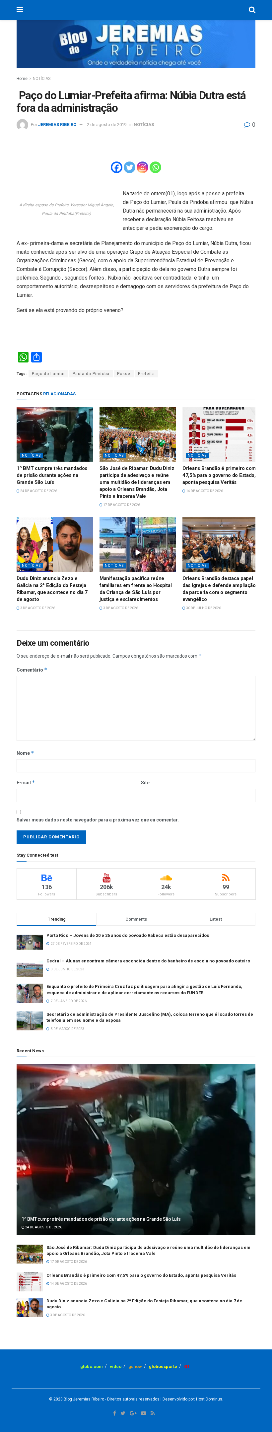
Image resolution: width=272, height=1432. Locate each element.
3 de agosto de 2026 (37, 608)
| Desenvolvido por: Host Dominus (191, 1399)
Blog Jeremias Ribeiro (83, 1399)
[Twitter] (129, 167)
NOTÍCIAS (41, 78)
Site (145, 782)
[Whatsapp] (155, 167)
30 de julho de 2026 (203, 608)
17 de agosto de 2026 (121, 505)
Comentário (32, 670)
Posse (123, 373)
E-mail (26, 782)
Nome (25, 753)
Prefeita (146, 373)
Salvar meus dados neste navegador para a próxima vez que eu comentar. (98, 819)
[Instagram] (142, 167)
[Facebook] (116, 167)
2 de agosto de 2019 (106, 124)
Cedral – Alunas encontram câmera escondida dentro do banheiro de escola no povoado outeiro (148, 960)
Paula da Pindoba (91, 373)
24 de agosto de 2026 (38, 491)
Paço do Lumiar (48, 373)
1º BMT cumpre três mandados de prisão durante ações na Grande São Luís (52, 475)
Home (22, 78)
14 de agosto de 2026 (204, 491)
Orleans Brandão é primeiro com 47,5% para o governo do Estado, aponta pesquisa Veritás (219, 475)
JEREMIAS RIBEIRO (57, 124)
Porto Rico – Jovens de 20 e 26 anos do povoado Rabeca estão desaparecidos (127, 935)
